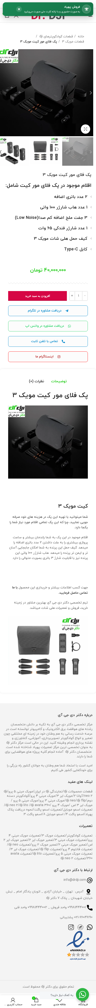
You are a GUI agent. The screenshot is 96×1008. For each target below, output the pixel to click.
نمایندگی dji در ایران (48, 791)
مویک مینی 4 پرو (43, 796)
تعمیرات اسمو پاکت (48, 809)
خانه (80, 36)
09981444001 (77, 907)
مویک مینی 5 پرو (20, 791)
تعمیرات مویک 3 (53, 835)
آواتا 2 (78, 796)
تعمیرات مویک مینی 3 (71, 840)
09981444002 (37, 907)
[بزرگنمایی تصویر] (85, 129)
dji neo (70, 800)
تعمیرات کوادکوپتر (80, 835)
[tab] (59, 381)
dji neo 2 (11, 805)
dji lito (24, 805)
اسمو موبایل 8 (53, 814)
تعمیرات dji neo (19, 845)
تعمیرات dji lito (43, 854)
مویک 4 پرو (60, 805)
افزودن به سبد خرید (37, 296)
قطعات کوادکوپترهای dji (55, 36)
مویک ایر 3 (64, 796)
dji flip (81, 800)
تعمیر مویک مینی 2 (72, 845)
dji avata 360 (40, 805)
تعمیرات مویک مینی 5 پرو (74, 854)
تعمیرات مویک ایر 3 (24, 849)
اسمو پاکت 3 (33, 814)
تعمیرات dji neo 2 (73, 858)
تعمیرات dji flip (50, 849)
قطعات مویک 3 (72, 41)
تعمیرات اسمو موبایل (78, 809)
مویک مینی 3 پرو (51, 800)
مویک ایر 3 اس (81, 805)
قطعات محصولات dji (78, 791)
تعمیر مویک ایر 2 (41, 840)
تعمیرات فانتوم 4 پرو (78, 849)
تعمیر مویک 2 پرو (44, 845)
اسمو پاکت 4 (75, 814)
